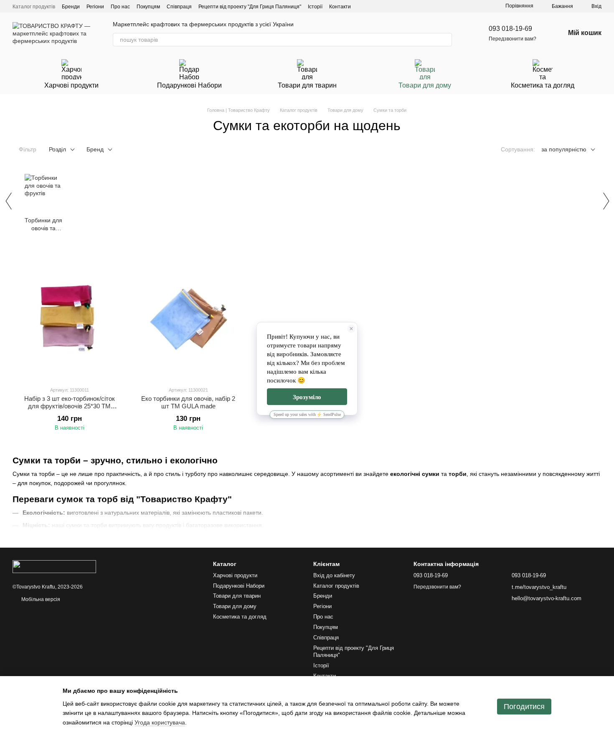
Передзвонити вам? (512, 39)
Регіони (95, 7)
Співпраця (179, 7)
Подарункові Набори (189, 85)
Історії (315, 7)
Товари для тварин (307, 85)
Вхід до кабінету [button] (334, 575)
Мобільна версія (40, 599)
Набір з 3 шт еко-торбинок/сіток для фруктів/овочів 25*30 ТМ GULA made (69, 406)
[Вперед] (605, 201)
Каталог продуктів (34, 7)
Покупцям (148, 7)
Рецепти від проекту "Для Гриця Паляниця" (249, 7)
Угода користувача (159, 722)
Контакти (340, 7)
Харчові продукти (71, 85)
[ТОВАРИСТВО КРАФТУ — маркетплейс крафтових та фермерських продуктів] (54, 566)
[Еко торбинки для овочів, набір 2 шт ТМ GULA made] (188, 317)
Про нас (120, 7)
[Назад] (8, 201)
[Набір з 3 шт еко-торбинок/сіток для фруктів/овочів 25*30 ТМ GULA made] (69, 317)
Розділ (57, 149)
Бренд (95, 149)
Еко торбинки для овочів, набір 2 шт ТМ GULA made (188, 402)
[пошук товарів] (445, 39)
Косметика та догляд (542, 85)
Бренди (71, 7)
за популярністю (563, 149)
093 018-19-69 (510, 28)
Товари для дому (424, 85)
